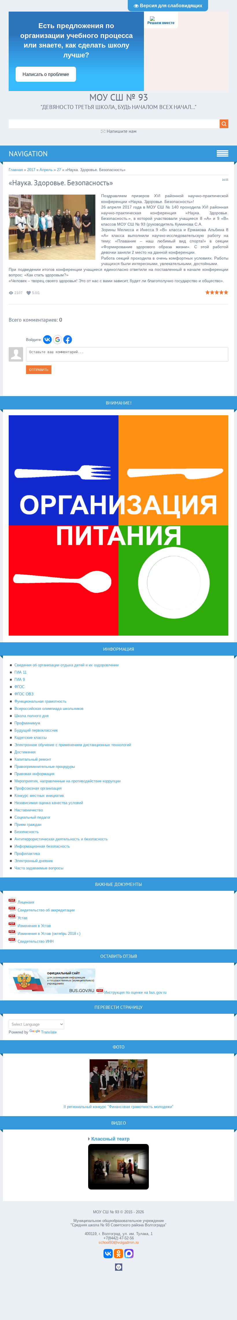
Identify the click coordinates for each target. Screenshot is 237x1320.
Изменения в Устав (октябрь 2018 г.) (48, 933)
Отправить (38, 369)
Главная (16, 170)
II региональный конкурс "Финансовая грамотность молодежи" (118, 1107)
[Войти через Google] (57, 339)
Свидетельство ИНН (34, 941)
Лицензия (25, 902)
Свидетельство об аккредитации (45, 910)
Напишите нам (121, 131)
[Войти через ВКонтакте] (47, 339)
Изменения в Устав (33, 926)
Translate (49, 1032)
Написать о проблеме (46, 74)
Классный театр (110, 1139)
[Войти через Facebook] (67, 339)
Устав (21, 918)
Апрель (46, 170)
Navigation (28, 153)
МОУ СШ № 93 (118, 97)
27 (59, 170)
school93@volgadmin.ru (119, 1242)
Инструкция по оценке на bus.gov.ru (135, 992)
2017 (31, 170)
